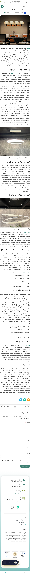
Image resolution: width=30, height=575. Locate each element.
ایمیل (28, 447)
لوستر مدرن (27, 233)
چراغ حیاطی (15, 538)
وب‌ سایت (27, 453)
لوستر (28, 48)
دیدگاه (27, 422)
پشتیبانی (18, 490)
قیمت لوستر (27, 346)
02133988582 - (19, 13)
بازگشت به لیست (15, 406)
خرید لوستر (13, 73)
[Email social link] (28, 399)
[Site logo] (15, 2)
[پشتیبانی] (23, 491)
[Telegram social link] (20, 399)
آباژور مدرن (20, 538)
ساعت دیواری (14, 537)
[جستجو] (2, 6)
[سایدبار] (29, 173)
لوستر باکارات (25, 273)
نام (28, 440)
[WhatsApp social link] (24, 399)
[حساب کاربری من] (4, 2)
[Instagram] (12, 507)
